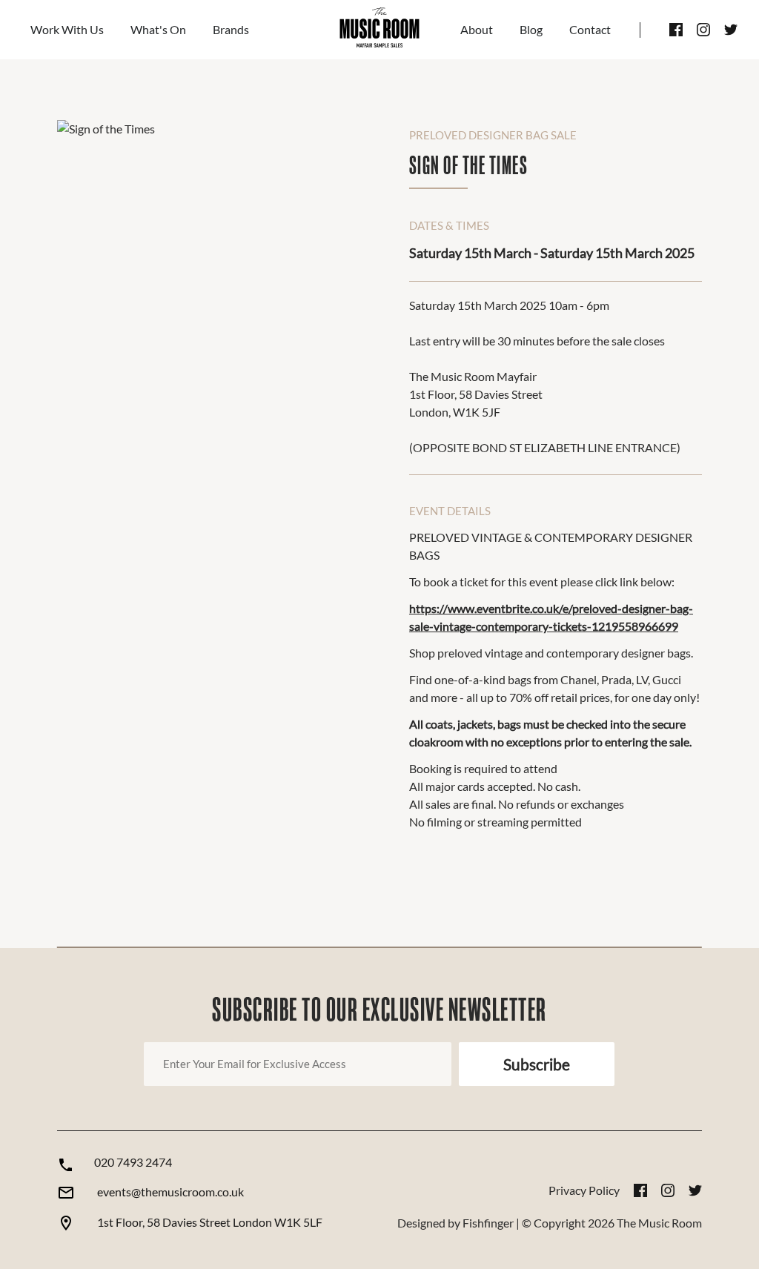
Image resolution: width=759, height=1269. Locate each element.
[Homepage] (379, 29)
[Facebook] (676, 29)
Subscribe (536, 1064)
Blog (531, 29)
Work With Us (67, 29)
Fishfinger (488, 1223)
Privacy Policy (584, 1190)
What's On (158, 29)
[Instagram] (703, 29)
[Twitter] (731, 29)
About (476, 29)
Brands (231, 29)
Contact (590, 29)
